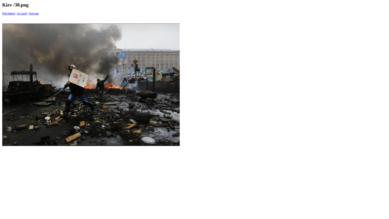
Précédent (8, 13)
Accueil (22, 13)
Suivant (34, 13)
